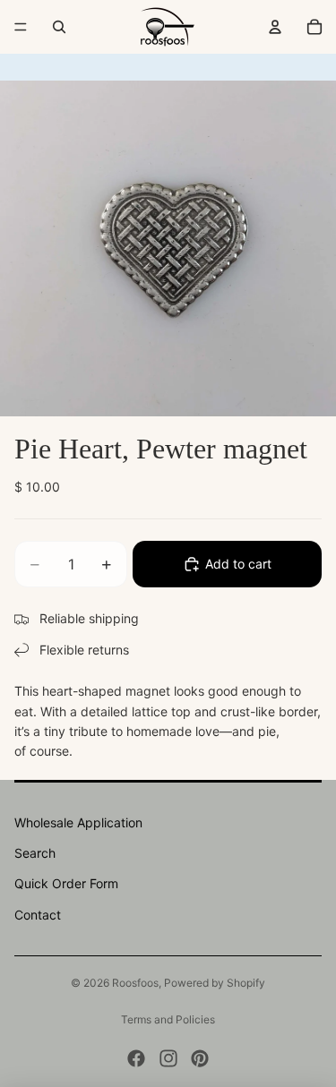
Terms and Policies (168, 1019)
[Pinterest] (200, 1058)
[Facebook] (136, 1058)
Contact (37, 914)
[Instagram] (168, 1058)
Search (35, 852)
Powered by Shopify (214, 982)
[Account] (275, 27)
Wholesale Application (78, 822)
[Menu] (20, 26)
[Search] (59, 27)
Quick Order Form (66, 883)
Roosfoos (135, 982)
